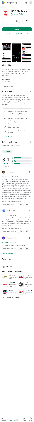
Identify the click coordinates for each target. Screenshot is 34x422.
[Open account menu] (31, 2)
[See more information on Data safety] (30, 91)
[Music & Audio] (8, 86)
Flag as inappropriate (11, 297)
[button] (19, 23)
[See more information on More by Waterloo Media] (30, 271)
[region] (17, 22)
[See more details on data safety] (8, 136)
